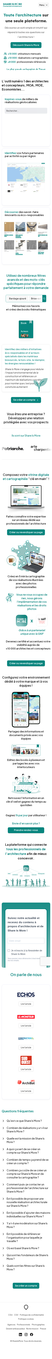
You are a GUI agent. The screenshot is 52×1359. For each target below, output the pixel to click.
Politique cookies (26, 1319)
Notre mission (32, 1328)
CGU (10, 1315)
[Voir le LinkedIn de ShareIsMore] (20, 1335)
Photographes (38, 1324)
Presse (43, 1328)
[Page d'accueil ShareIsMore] (12, 5)
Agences (11, 1324)
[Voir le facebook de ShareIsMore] (31, 1335)
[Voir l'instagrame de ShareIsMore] (26, 1335)
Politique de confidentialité (32, 1315)
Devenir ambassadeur (15, 1328)
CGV (16, 1315)
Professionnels (23, 1324)
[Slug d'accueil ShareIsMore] (26, 1308)
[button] (26, 1120)
